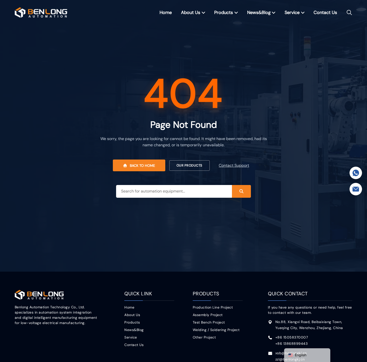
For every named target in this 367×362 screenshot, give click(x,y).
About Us (190, 12)
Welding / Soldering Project (216, 330)
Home (166, 12)
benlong (41, 12)
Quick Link (138, 293)
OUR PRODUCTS (189, 165)
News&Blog (259, 12)
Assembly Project (208, 315)
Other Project (204, 337)
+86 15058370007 (291, 337)
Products (223, 12)
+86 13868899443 (291, 343)
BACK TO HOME (142, 165)
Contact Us (325, 12)
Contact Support (234, 166)
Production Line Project (213, 307)
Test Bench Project (209, 322)
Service (292, 12)
